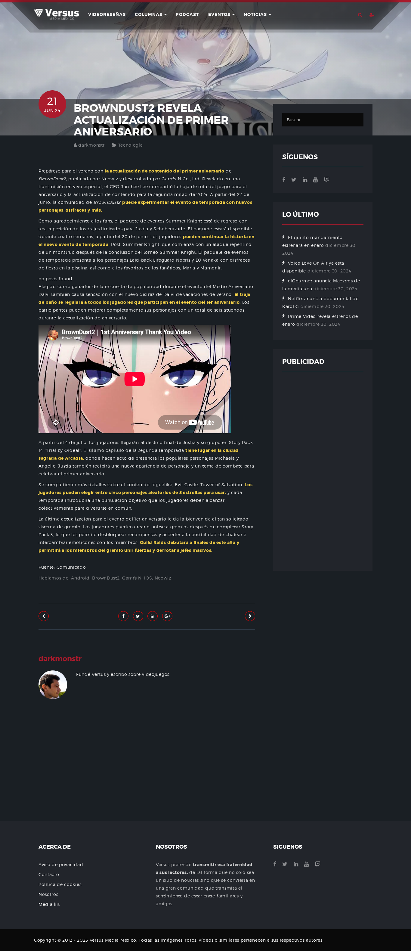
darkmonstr (91, 145)
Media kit (49, 904)
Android (80, 577)
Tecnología (130, 145)
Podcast (187, 14)
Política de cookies (60, 884)
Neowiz (163, 577)
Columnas (149, 14)
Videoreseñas (107, 14)
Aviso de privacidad (61, 864)
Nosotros (48, 894)
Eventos (220, 14)
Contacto (49, 874)
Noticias (256, 14)
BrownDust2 (105, 577)
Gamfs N (132, 577)
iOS (148, 577)
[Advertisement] (147, 778)
